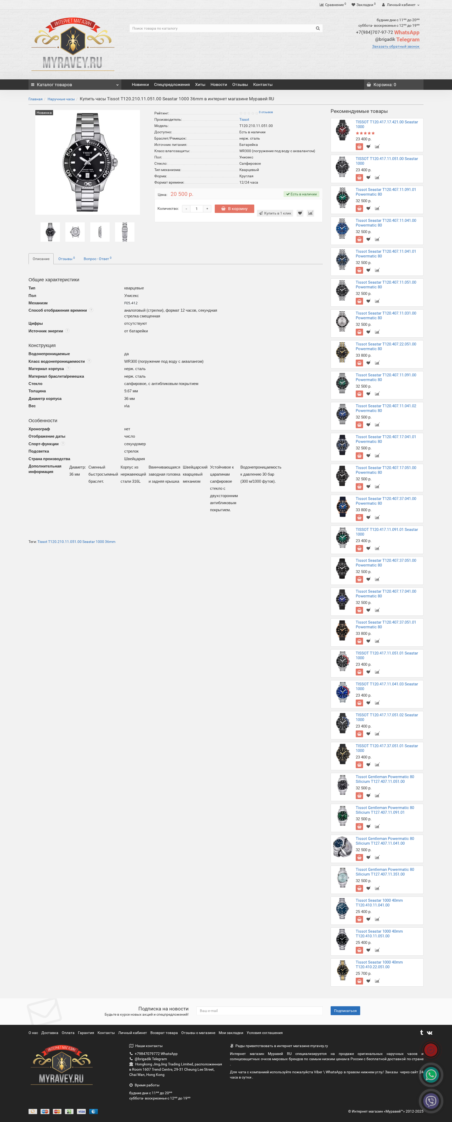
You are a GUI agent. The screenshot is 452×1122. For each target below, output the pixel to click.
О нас (34, 1033)
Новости (219, 84)
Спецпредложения (172, 84)
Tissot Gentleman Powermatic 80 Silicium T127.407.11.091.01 (385, 810)
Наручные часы (61, 99)
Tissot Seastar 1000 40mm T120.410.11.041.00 (379, 903)
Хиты (200, 84)
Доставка (50, 1033)
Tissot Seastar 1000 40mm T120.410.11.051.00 (379, 933)
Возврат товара (164, 1033)
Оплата (68, 1033)
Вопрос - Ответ (97, 258)
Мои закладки (231, 1033)
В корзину (238, 208)
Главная (36, 99)
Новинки (140, 84)
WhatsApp (388, 32)
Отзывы (240, 84)
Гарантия (86, 1033)
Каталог (54, 84)
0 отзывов (266, 112)
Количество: (168, 208)
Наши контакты (149, 1046)
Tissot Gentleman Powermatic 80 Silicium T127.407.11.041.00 (385, 841)
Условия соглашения (265, 1033)
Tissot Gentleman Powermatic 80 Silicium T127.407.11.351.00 (385, 872)
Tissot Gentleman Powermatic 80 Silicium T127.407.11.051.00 (385, 779)
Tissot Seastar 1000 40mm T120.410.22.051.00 (379, 964)
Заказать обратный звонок (396, 46)
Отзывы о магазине (198, 1033)
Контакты (263, 84)
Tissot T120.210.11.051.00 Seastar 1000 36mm (76, 542)
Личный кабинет (133, 1033)
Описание (41, 259)
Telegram (397, 39)
